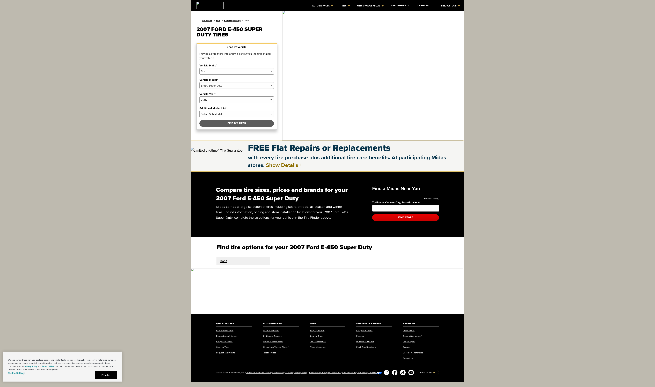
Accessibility (278, 372)
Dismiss (105, 375)
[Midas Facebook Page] (394, 372)
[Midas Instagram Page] (386, 372)
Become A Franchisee (413, 353)
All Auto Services (271, 330)
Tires (343, 5)
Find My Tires (237, 123)
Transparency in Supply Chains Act (325, 372)
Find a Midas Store (224, 330)
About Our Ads (349, 372)
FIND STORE (405, 217)
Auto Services (321, 5)
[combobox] (236, 71)
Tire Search (207, 20)
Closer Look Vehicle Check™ (275, 347)
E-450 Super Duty (232, 20)
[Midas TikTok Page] (403, 372)
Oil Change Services (272, 336)
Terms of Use (48, 366)
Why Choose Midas (368, 5)
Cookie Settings (16, 372)
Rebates (360, 336)
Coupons (423, 5)
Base (223, 261)
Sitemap (289, 372)
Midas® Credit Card (365, 341)
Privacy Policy (300, 372)
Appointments (400, 5)
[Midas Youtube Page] (411, 372)
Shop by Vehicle (317, 330)
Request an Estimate (225, 353)
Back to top (426, 372)
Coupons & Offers (224, 341)
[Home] (197, 20)
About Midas (408, 330)
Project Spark (409, 341)
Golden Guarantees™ (412, 336)
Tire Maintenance (318, 341)
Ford (218, 20)
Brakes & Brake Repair (273, 341)
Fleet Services (269, 353)
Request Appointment (226, 336)
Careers (406, 347)
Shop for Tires (222, 347)
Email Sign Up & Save (366, 347)
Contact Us (408, 358)
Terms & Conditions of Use (258, 372)
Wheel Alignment (318, 347)
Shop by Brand (316, 336)
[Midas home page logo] (209, 4)
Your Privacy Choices (367, 372)
